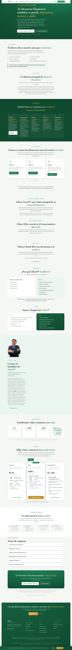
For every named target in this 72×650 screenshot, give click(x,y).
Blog (40, 622)
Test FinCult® (28, 626)
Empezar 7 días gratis (16, 497)
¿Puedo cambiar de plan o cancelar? (16, 564)
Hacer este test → (13, 173)
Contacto (54, 628)
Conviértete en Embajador (30, 630)
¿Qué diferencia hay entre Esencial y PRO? (17, 556)
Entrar (55, 1)
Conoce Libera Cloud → (36, 261)
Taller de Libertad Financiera (58, 624)
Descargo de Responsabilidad (35, 643)
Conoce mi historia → (13, 408)
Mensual (30, 459)
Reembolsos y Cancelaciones (45, 643)
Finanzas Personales (42, 628)
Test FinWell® (28, 624)
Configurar (47, 648)
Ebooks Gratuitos (42, 626)
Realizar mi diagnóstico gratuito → (26, 31)
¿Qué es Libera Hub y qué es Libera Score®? (17, 552)
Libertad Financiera (42, 630)
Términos (21, 643)
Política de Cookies (27, 643)
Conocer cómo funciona (42, 31)
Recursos (38, 1)
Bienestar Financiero (43, 632)
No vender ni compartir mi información (26, 644)
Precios (27, 628)
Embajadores (27, 1)
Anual (39, 459)
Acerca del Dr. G (56, 622)
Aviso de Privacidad (16, 643)
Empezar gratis (61, 1)
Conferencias (55, 626)
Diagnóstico (21, 1)
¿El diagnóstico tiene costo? (15, 548)
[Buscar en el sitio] (52, 2)
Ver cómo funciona (45, 583)
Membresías (33, 1)
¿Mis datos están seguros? (14, 560)
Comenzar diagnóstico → (12, 133)
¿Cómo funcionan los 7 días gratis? (16, 544)
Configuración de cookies (55, 643)
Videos (40, 624)
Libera (10, 2)
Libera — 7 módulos (29, 622)
